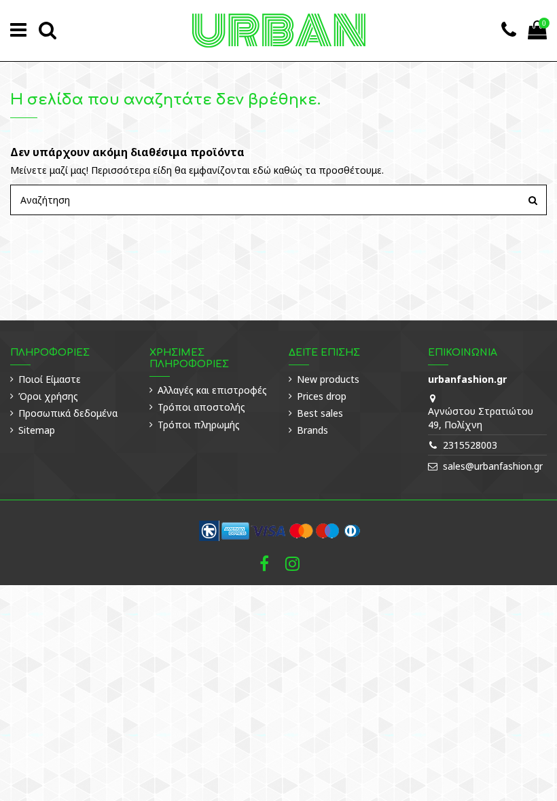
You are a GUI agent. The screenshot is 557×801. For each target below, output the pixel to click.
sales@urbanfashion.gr (493, 466)
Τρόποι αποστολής (201, 406)
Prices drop (321, 396)
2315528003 (470, 445)
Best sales (320, 413)
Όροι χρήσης (48, 396)
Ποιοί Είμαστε (49, 379)
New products (328, 379)
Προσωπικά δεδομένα (68, 413)
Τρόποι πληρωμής (199, 424)
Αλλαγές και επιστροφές (212, 390)
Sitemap (36, 430)
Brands (312, 430)
